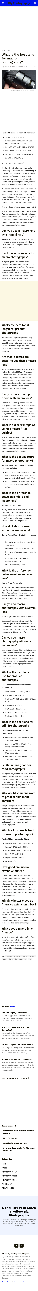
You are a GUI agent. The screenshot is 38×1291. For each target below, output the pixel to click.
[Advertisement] (19, 27)
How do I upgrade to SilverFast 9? (17, 1045)
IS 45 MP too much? (11, 1138)
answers (17, 956)
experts (25, 956)
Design (4, 1164)
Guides (9, 50)
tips (30, 959)
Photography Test (9, 1176)
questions (22, 959)
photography (13, 959)
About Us (25, 1282)
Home (3, 50)
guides (32, 956)
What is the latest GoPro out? (16, 1143)
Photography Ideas (9, 1172)
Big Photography (19, 3)
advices (9, 956)
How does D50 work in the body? (17, 1059)
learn (4, 959)
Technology (7, 1184)
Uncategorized (8, 1188)
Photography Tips (9, 1180)
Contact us (17, 1282)
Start (3, 1282)
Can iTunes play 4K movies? (14, 1013)
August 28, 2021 (6, 66)
